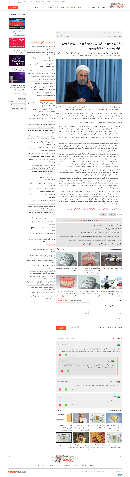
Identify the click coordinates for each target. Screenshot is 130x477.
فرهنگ (87, 7)
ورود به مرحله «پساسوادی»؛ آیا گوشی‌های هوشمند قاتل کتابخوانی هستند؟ (99, 244)
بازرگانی (49, 246)
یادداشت (38, 1)
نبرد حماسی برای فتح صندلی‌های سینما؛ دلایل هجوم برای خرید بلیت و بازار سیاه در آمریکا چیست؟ (41, 137)
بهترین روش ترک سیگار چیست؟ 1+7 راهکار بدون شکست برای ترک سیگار (42, 277)
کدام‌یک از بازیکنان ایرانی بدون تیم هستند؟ (41, 115)
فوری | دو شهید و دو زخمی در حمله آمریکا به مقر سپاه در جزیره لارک (42, 59)
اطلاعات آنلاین (117, 5)
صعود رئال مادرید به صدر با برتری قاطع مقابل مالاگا (41, 229)
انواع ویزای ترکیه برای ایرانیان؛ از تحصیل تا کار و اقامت (41, 261)
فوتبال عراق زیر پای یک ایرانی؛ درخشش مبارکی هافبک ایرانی (41, 267)
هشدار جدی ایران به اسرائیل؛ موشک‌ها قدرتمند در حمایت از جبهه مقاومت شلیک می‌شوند (41, 53)
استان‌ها (50, 7)
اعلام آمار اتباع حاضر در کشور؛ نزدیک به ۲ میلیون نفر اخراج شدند (43, 201)
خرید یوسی (12, 101)
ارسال (61, 328)
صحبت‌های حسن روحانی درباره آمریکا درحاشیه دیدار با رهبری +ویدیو (88, 208)
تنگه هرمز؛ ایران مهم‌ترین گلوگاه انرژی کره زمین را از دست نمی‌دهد (101, 225)
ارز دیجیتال (22, 108)
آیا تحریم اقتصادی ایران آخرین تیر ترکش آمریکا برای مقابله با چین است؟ (41, 149)
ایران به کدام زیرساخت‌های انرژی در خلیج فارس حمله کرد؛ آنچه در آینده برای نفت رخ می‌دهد (41, 74)
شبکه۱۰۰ (63, 1)
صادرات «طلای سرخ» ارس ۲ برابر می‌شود (42, 218)
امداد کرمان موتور (20, 101)
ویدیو (36, 7)
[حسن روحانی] (89, 81)
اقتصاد (80, 7)
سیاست (71, 7)
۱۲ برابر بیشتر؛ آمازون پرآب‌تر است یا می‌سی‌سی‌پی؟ (105, 229)
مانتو (24, 95)
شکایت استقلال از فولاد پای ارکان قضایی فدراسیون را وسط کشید (43, 234)
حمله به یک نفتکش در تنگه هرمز (44, 83)
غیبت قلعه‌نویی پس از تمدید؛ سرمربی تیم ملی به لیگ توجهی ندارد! (41, 119)
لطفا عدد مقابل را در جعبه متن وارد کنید (109, 327)
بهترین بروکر (14, 105)
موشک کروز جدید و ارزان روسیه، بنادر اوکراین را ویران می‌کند (41, 160)
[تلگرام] (9, 472)
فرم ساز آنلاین (21, 98)
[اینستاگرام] (15, 472)
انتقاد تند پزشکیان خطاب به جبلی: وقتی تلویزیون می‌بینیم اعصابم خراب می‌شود (43, 88)
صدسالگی (55, 1)
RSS (37, 465)
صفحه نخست (101, 7)
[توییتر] (12, 472)
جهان (56, 7)
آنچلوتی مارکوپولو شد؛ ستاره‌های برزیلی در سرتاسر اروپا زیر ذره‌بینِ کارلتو (42, 110)
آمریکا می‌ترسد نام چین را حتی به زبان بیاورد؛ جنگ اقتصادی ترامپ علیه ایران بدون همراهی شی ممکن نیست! (89, 236)
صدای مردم (43, 2)
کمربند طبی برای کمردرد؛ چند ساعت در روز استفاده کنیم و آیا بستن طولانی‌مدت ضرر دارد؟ (42, 272)
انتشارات (31, 1)
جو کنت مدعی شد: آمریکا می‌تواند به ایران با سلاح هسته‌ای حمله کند (42, 47)
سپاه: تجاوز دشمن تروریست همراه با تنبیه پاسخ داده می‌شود (42, 178)
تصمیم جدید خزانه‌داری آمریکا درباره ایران (41, 70)
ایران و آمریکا (103, 214)
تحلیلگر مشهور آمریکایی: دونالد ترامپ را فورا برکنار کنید (42, 195)
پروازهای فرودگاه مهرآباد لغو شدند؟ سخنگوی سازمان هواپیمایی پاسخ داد (41, 104)
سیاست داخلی (105, 33)
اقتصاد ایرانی (22, 105)
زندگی (42, 7)
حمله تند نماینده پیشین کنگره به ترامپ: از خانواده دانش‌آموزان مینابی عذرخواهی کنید (42, 166)
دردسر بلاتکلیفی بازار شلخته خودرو (43, 79)
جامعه (93, 7)
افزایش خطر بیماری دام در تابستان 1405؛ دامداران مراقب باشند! (43, 288)
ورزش (62, 7)
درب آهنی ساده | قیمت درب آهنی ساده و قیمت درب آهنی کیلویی (41, 297)
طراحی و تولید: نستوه (112, 475)
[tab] (49, 42)
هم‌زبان (49, 1)
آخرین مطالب (47, 99)
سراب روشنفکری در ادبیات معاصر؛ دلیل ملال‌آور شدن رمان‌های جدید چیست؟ (41, 131)
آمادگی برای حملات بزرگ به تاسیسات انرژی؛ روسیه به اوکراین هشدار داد (42, 65)
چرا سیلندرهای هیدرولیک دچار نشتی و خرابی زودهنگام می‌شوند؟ (42, 256)
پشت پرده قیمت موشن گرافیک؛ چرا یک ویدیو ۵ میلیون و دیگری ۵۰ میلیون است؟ (41, 283)
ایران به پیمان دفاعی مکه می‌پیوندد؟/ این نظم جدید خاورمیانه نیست (100, 232)
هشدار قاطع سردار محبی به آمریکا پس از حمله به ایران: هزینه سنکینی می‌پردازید (41, 94)
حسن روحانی (112, 214)
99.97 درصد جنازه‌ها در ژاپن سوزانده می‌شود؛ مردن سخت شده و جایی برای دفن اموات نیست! (93, 240)
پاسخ (76, 355)
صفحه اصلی (118, 33)
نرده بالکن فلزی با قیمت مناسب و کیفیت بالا (41, 292)
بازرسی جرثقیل (17, 95)
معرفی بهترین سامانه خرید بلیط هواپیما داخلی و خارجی (41, 250)
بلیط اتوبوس (15, 108)
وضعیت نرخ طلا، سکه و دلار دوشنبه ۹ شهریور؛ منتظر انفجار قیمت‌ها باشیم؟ (41, 207)
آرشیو (25, 1)
